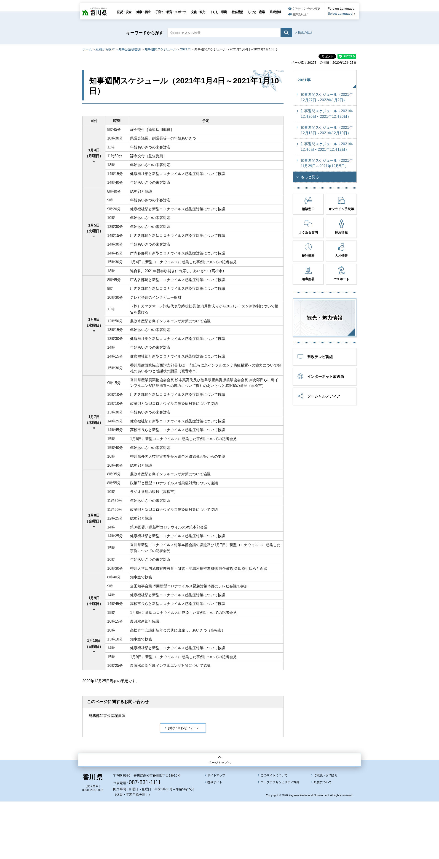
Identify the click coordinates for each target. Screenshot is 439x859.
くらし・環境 (218, 12)
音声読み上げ (300, 14)
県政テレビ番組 (320, 357)
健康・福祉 (143, 12)
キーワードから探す (144, 32)
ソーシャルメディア (323, 396)
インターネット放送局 (325, 376)
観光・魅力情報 (324, 318)
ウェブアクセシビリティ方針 (280, 782)
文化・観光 (198, 12)
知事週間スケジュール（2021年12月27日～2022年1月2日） (327, 97)
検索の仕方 (305, 32)
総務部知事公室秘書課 (107, 716)
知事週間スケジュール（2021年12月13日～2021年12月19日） (327, 130)
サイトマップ (216, 775)
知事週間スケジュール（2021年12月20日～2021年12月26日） (327, 113)
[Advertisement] (219, 817)
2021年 (185, 49)
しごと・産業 (256, 12)
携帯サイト (214, 782)
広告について (323, 782)
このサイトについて (274, 775)
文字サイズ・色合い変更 (306, 8)
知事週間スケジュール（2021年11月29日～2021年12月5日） (327, 163)
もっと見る (310, 177)
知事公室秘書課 (129, 49)
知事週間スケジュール (161, 49)
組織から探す (105, 49)
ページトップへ (219, 762)
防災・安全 (124, 12)
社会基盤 (237, 12)
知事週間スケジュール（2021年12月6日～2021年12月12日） (327, 146)
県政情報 (275, 12)
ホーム (87, 49)
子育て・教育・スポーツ (170, 12)
